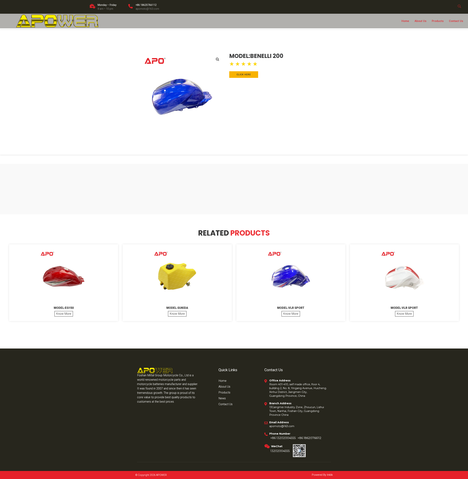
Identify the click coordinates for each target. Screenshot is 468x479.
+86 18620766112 (146, 5)
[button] (217, 59)
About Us (420, 21)
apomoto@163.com (147, 9)
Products (438, 21)
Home (405, 21)
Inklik (329, 475)
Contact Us (456, 21)
